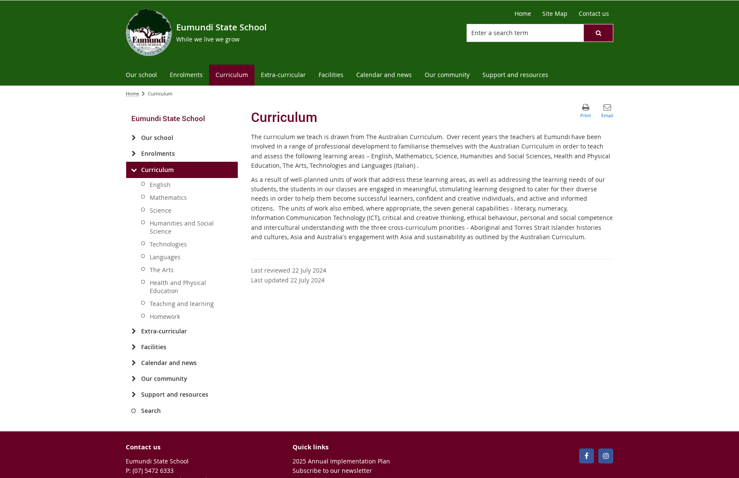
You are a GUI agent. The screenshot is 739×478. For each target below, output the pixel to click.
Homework (165, 316)
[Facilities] (133, 347)
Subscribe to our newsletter (332, 470)
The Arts (162, 270)
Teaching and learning (182, 304)
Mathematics (168, 197)
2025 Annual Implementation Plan (341, 461)
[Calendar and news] (133, 363)
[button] (598, 33)
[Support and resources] (133, 394)
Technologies (168, 244)
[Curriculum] (133, 170)
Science (160, 210)
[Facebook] (586, 455)
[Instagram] (605, 455)
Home (132, 93)
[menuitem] (141, 75)
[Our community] (133, 378)
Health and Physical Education (178, 287)
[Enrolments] (133, 153)
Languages (165, 257)
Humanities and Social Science (182, 227)
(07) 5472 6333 (153, 470)
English (160, 185)
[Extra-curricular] (133, 331)
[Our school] (133, 137)
